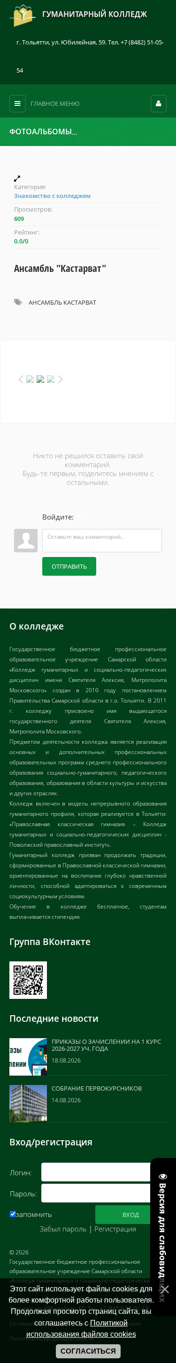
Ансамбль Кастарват (62, 302)
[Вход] (83, 517)
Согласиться (88, 1351)
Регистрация (115, 1228)
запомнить (34, 1214)
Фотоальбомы (40, 131)
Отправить (69, 566)
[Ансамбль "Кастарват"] (88, 178)
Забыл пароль (63, 1228)
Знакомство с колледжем (120, 132)
